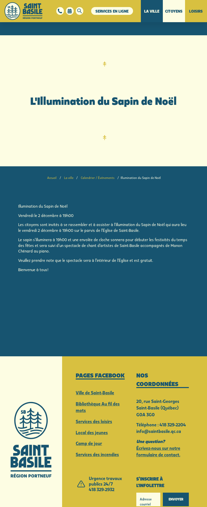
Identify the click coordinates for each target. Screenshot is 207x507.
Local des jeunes (92, 432)
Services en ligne (111, 11)
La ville (151, 11)
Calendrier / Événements (97, 178)
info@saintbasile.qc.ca (158, 431)
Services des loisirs (94, 421)
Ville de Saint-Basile (95, 392)
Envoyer (176, 499)
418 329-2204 (173, 424)
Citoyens (174, 11)
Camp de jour (89, 443)
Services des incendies (97, 454)
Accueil (52, 178)
